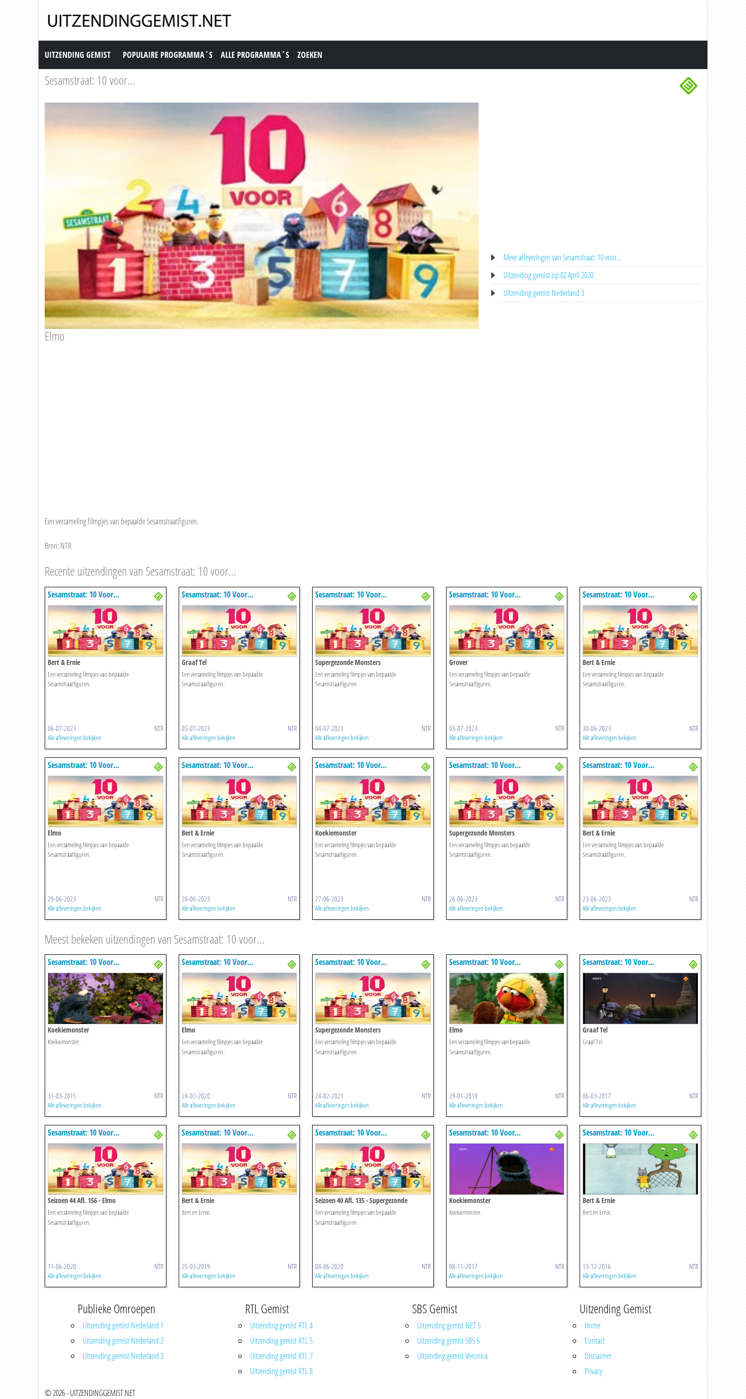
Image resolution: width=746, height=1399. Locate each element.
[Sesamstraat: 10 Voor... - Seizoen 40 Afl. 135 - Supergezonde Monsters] (373, 1168)
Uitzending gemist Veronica (452, 1355)
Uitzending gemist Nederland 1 (123, 1325)
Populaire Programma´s (168, 54)
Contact (595, 1340)
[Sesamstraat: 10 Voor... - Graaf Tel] (239, 630)
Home (592, 1325)
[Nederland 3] (688, 84)
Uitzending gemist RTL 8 (281, 1371)
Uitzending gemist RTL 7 (281, 1355)
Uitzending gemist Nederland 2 (123, 1340)
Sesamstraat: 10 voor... (90, 80)
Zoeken (309, 54)
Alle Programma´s (255, 54)
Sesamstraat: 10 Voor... (83, 594)
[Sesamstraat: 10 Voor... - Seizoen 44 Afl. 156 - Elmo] (105, 1168)
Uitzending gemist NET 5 (449, 1325)
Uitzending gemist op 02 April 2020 (548, 275)
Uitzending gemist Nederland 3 (543, 292)
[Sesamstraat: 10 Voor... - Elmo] (105, 800)
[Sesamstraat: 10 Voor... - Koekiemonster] (373, 800)
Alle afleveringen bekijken (74, 737)
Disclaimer (598, 1355)
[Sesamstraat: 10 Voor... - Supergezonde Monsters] (373, 630)
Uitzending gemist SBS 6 (448, 1340)
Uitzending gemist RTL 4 (281, 1325)
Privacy (593, 1371)
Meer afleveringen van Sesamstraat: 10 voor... (562, 257)
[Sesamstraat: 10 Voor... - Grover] (507, 630)
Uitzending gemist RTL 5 (281, 1340)
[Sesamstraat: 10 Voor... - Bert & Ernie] (105, 630)
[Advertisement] (262, 420)
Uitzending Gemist (78, 54)
